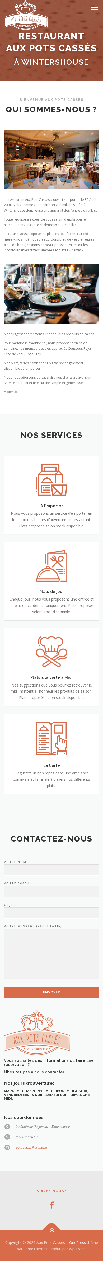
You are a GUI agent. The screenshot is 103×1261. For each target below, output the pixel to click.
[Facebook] (51, 1205)
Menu (94, 10)
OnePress (77, 1242)
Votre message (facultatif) (33, 926)
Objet (10, 905)
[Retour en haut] (51, 1230)
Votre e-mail (17, 883)
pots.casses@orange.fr (32, 1147)
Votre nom (15, 862)
